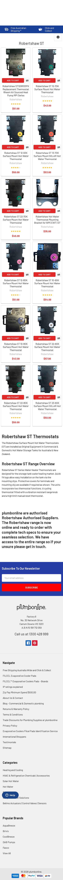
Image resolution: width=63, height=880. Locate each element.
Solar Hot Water (11, 781)
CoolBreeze (9, 836)
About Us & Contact (13, 697)
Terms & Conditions (13, 714)
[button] (58, 37)
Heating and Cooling (13, 770)
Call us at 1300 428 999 (31, 634)
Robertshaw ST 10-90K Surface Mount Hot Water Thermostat (47, 283)
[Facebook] (28, 643)
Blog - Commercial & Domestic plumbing (23, 703)
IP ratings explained (13, 686)
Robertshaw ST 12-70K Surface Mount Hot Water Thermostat (47, 89)
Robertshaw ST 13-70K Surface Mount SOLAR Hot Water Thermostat (47, 155)
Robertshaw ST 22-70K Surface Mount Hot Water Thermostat (16, 219)
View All (7, 853)
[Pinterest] (34, 643)
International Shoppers (14, 736)
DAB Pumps (9, 842)
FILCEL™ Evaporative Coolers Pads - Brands (25, 681)
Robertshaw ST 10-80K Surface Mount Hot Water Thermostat (16, 346)
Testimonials (9, 742)
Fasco (6, 847)
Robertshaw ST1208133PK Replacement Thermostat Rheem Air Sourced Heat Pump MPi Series (15, 91)
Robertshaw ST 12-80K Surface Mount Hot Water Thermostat (16, 283)
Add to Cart (13, 80)
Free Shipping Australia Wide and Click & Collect (27, 670)
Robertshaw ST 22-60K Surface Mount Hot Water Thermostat (47, 346)
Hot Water (8, 786)
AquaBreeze (9, 825)
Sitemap (7, 747)
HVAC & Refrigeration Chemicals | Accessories (26, 775)
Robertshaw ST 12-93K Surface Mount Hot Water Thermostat (16, 155)
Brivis (6, 831)
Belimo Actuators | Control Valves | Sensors (24, 803)
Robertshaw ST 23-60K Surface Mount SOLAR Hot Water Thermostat (47, 405)
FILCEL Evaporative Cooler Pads (19, 675)
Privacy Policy (10, 725)
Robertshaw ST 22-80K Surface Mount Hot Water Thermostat (16, 405)
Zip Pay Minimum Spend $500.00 (19, 692)
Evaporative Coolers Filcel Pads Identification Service (30, 731)
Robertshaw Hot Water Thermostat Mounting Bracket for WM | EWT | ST (47, 219)
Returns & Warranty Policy (16, 708)
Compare (27, 80)
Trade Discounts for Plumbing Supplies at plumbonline (30, 720)
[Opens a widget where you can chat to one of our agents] (10, 795)
